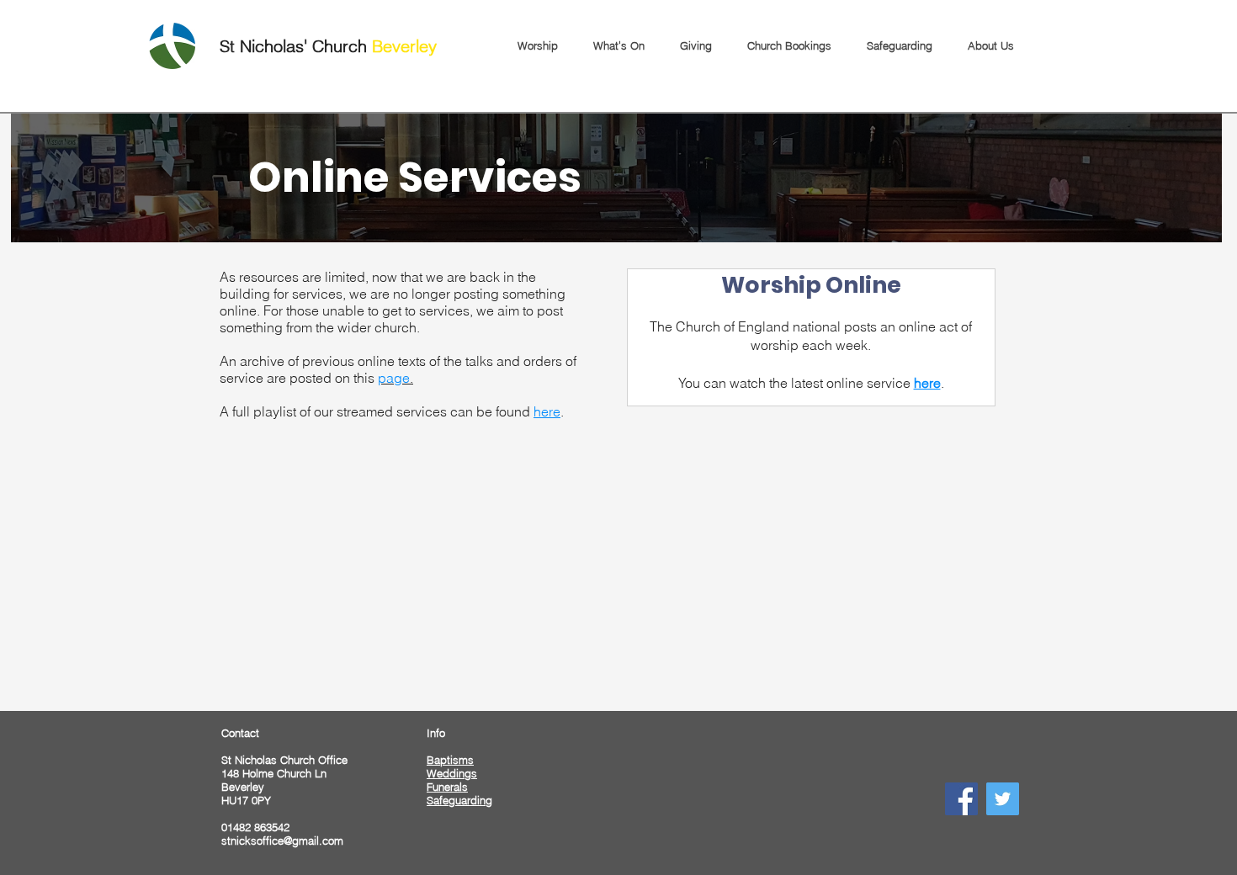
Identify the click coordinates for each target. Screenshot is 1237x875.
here (547, 411)
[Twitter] (1002, 798)
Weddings (452, 773)
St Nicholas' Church (328, 45)
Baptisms (450, 759)
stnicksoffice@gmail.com (282, 840)
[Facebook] (961, 798)
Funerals (447, 786)
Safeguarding (459, 800)
